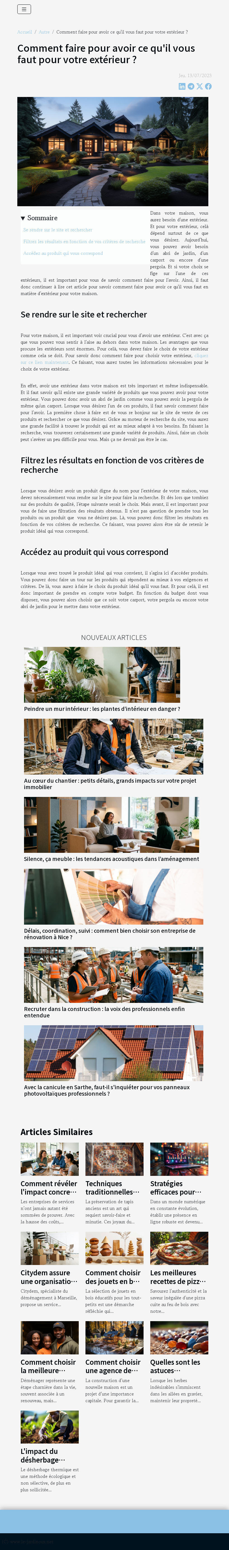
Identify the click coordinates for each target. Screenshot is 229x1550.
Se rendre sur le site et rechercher (58, 229)
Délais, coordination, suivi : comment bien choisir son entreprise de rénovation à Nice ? (109, 934)
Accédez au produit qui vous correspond (63, 253)
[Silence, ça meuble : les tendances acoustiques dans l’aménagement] (111, 824)
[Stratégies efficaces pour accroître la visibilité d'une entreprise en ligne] (179, 1158)
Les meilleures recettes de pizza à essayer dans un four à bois (178, 1285)
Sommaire (43, 218)
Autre (44, 32)
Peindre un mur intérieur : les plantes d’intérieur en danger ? (102, 709)
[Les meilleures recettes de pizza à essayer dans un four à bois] (179, 1247)
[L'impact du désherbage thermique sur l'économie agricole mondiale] (50, 1426)
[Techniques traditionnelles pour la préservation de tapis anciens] (114, 1158)
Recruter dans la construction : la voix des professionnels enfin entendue (104, 1012)
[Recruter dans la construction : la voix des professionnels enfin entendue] (113, 974)
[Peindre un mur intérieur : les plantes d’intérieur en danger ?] (102, 674)
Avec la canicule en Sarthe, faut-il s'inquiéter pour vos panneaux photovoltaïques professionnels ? (107, 1090)
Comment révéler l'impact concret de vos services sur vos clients (49, 1196)
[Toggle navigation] (24, 9)
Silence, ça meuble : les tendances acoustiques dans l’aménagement (111, 859)
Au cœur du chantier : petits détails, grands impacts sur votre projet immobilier (110, 784)
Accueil (24, 32)
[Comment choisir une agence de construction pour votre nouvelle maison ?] (114, 1337)
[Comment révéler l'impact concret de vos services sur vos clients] (50, 1158)
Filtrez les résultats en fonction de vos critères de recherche (85, 241)
